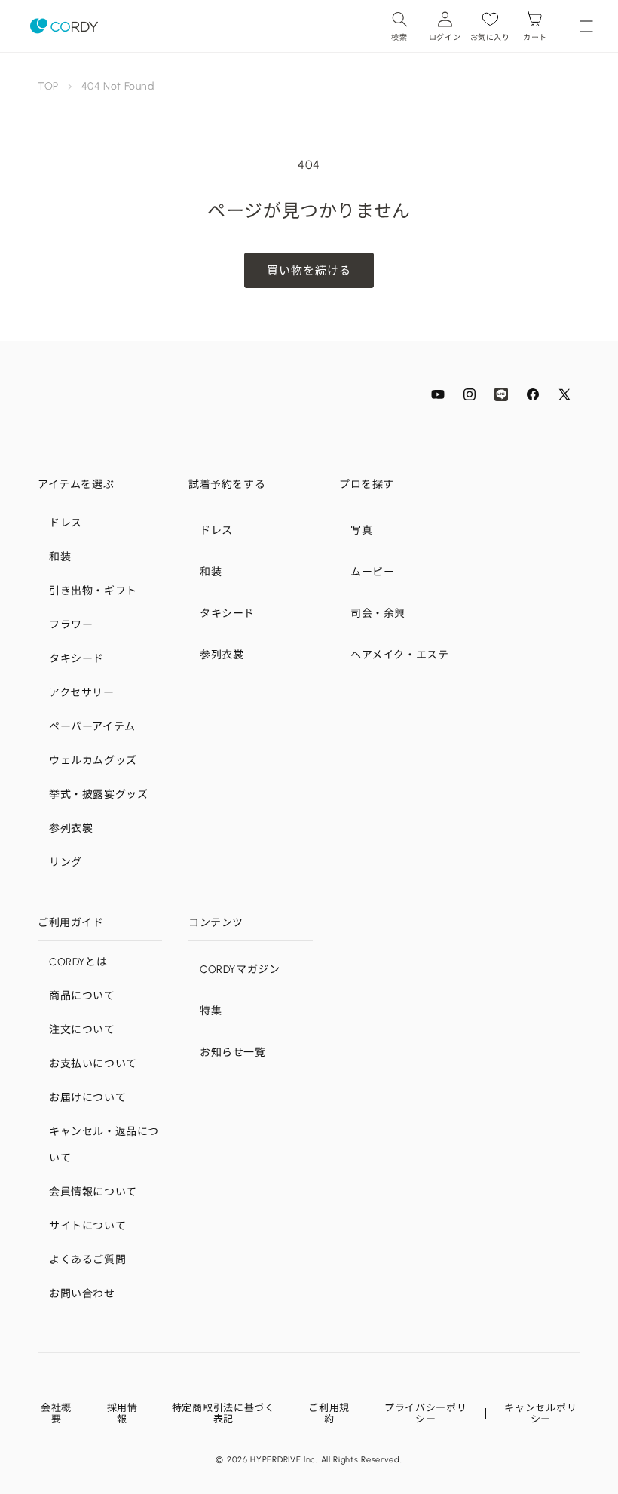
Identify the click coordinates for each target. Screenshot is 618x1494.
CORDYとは (78, 962)
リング (65, 862)
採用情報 (122, 1413)
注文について (82, 1029)
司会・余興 (377, 613)
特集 (211, 1011)
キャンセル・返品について (104, 1144)
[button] (399, 26)
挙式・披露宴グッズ (98, 794)
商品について (82, 995)
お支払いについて (93, 1063)
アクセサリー (82, 692)
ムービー (372, 572)
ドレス (65, 523)
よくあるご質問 (87, 1259)
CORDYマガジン (240, 969)
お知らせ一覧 (233, 1052)
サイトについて (87, 1225)
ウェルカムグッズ (93, 760)
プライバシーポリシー (425, 1413)
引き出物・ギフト (93, 590)
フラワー (71, 624)
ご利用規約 (329, 1413)
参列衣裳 (71, 828)
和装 (60, 557)
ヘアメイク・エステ (399, 655)
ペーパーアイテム (92, 726)
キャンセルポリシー (540, 1413)
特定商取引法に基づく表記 (223, 1413)
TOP (48, 86)
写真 (361, 530)
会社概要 (56, 1413)
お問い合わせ (82, 1293)
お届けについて (87, 1097)
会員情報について (93, 1192)
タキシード (76, 658)
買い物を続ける (309, 271)
